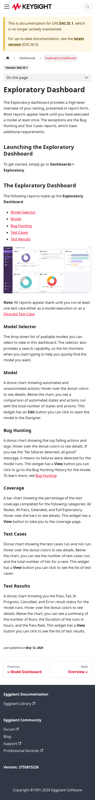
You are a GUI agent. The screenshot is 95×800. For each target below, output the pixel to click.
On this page (17, 77)
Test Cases (19, 232)
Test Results (20, 239)
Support (10, 743)
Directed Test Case (19, 314)
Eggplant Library (17, 703)
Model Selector (23, 212)
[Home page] (8, 58)
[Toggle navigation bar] (7, 6)
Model (16, 218)
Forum (9, 729)
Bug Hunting (21, 225)
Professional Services (21, 750)
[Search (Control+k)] (87, 6)
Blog (7, 736)
